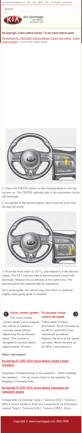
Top (47, 2)
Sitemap (56, 2)
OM (28, 2)
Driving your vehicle (61, 38)
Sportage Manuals (13, 2)
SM (34, 2)
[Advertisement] (41, 85)
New (40, 2)
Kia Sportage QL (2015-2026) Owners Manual (25, 38)
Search (67, 2)
